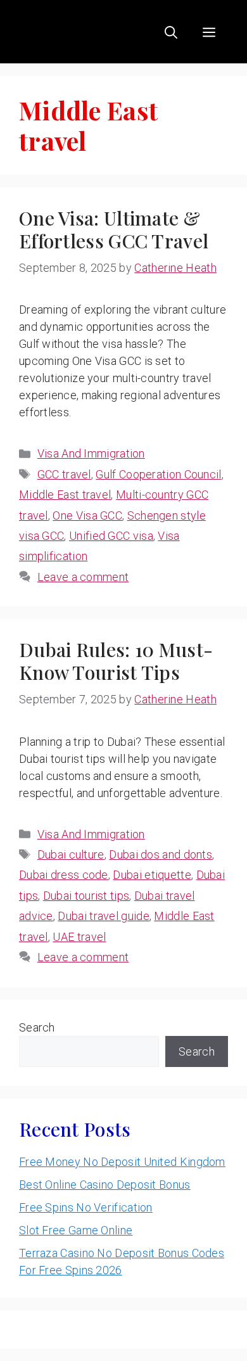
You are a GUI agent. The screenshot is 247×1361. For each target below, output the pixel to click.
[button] (171, 32)
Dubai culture (70, 854)
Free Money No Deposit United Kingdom (122, 1161)
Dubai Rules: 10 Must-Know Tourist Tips (116, 661)
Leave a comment (83, 577)
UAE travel (79, 936)
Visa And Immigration (91, 453)
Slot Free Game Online (75, 1230)
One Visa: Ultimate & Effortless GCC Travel (113, 229)
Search (37, 1027)
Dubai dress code (63, 874)
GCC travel (64, 474)
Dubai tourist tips (86, 895)
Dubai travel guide (103, 916)
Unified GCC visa (111, 535)
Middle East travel (65, 494)
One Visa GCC (87, 515)
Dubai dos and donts (160, 854)
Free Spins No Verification (86, 1207)
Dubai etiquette (152, 874)
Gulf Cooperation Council (158, 474)
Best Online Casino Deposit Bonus (105, 1184)
